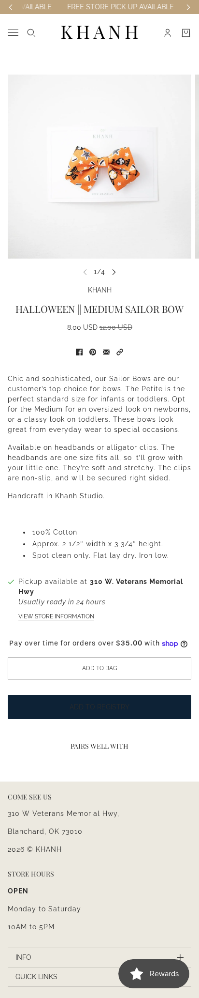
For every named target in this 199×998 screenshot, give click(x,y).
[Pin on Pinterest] (92, 352)
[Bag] (186, 33)
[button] (119, 352)
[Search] (31, 33)
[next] (114, 271)
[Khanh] (99, 33)
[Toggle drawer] (13, 33)
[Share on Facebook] (79, 352)
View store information (56, 616)
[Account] (167, 33)
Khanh (100, 290)
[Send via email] (106, 352)
